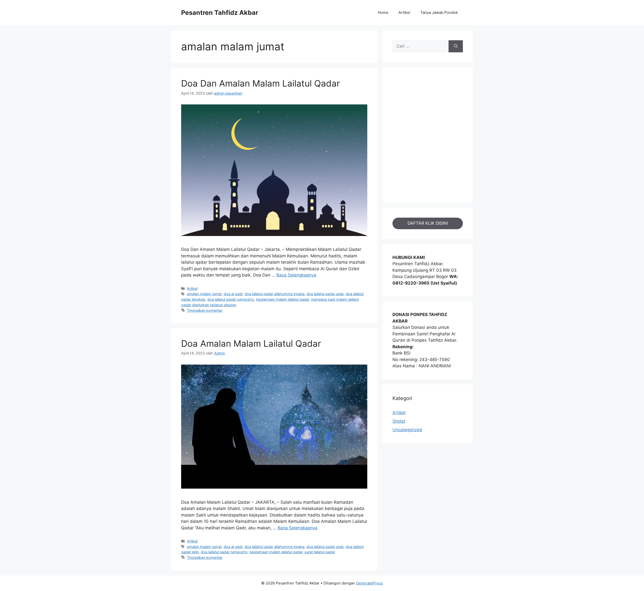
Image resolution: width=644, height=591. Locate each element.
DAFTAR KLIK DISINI (428, 223)
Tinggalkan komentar (204, 310)
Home (383, 12)
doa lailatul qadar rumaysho (230, 299)
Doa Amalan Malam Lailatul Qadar (251, 343)
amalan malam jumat (204, 294)
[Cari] (456, 46)
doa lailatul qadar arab (325, 294)
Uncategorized (407, 429)
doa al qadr (233, 294)
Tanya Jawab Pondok (439, 12)
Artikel (404, 12)
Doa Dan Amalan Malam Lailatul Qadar (260, 83)
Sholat (398, 421)
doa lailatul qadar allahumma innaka (274, 294)
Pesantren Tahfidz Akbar (219, 12)
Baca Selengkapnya (296, 275)
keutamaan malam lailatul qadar (282, 299)
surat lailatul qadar (319, 552)
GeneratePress (369, 583)
